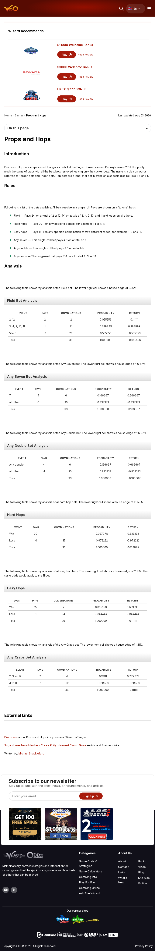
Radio (142, 861)
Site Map (144, 878)
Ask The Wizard (89, 893)
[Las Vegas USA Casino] (97, 824)
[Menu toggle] (148, 8)
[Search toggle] (121, 8)
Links (121, 872)
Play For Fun (87, 882)
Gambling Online (89, 888)
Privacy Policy (144, 946)
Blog (141, 872)
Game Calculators (90, 871)
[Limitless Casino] (25, 824)
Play (65, 54)
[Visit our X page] (14, 890)
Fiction (142, 883)
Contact (123, 867)
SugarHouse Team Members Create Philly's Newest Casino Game (45, 745)
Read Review (85, 54)
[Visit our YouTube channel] (5, 890)
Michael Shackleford (31, 753)
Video (142, 867)
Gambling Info (88, 877)
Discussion (11, 737)
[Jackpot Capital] (61, 824)
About (122, 861)
